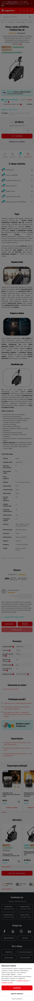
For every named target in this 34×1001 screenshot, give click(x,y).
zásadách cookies (22, 980)
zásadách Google (7, 982)
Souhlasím (17, 988)
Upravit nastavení (17, 994)
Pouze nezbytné (17, 998)
